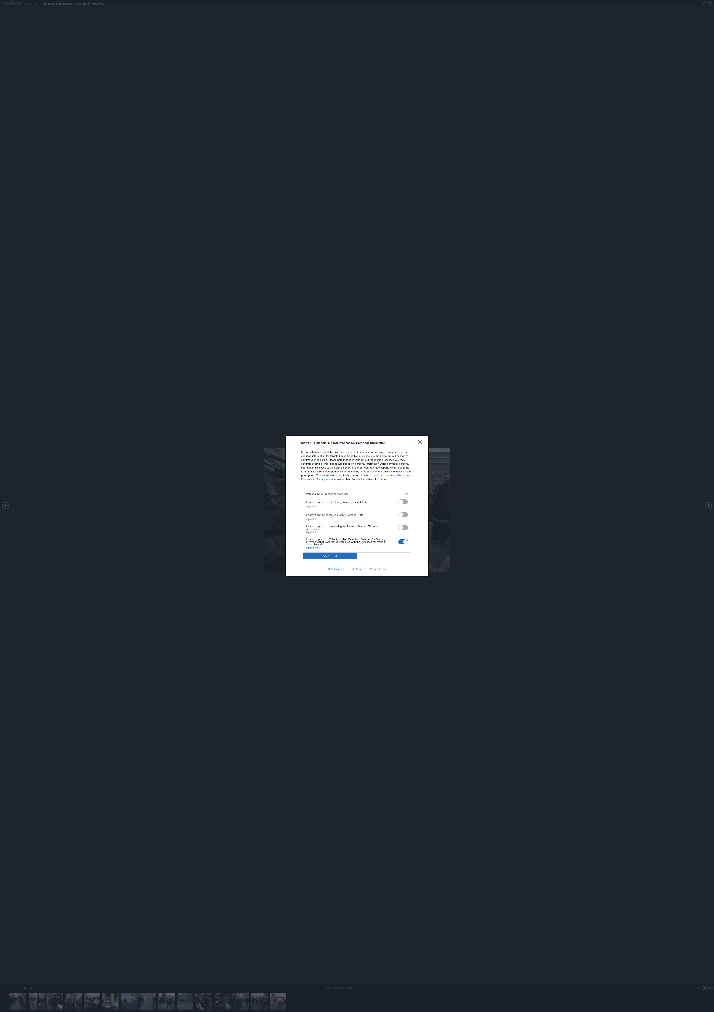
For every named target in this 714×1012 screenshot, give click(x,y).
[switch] (403, 501)
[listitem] (357, 494)
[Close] (421, 443)
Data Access (357, 568)
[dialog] (357, 506)
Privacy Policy (378, 568)
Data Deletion (336, 568)
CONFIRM (330, 555)
